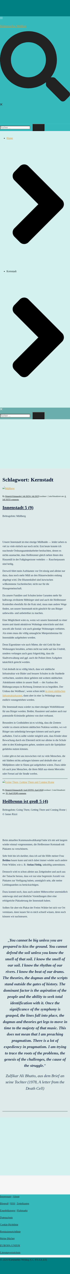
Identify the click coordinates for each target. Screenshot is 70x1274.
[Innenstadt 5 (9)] (8, 488)
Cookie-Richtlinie (9, 1224)
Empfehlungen (7, 1210)
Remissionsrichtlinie (10, 1231)
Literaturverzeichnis (10, 1252)
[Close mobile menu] (1, 409)
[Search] (38, 127)
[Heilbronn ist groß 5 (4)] (28, 782)
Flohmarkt (22, 1210)
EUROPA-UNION (10, 1245)
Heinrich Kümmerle (13, 496)
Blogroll (4, 1203)
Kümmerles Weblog (13, 26)
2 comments (14, 499)
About (16, 1196)
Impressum (5, 1196)
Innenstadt (17, 507)
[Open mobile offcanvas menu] (1, 18)
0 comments (21, 793)
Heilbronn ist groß (25, 801)
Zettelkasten (23, 1203)
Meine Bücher (7, 1238)
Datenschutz (6, 1217)
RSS (12, 1203)
